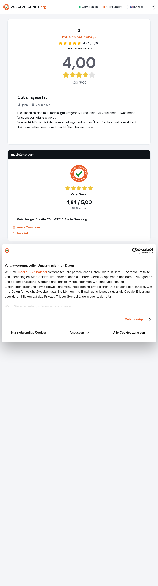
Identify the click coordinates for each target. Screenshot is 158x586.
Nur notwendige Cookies (29, 332)
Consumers (114, 7)
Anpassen (77, 332)
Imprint (22, 233)
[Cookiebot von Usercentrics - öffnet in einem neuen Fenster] (135, 251)
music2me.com (28, 227)
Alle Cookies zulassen (129, 332)
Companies (90, 7)
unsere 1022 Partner (32, 272)
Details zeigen (135, 319)
